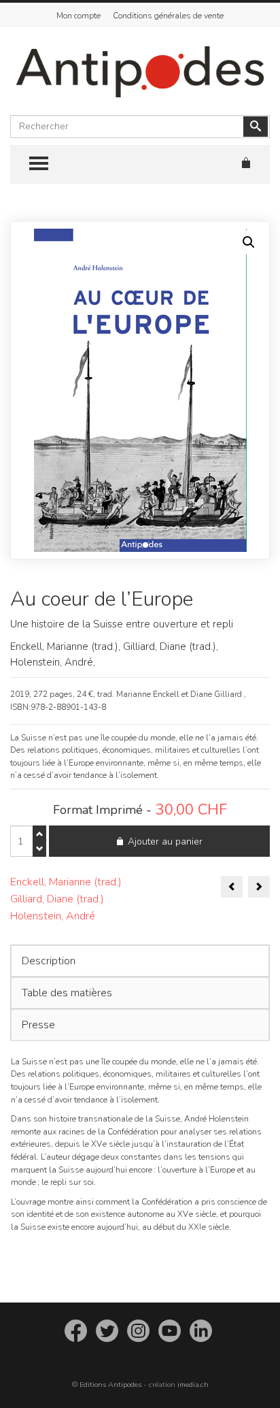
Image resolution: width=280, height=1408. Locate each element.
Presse (38, 1024)
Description (48, 960)
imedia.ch (193, 1384)
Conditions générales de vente (168, 15)
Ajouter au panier (165, 841)
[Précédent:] (232, 887)
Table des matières (67, 992)
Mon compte (78, 15)
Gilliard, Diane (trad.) (57, 898)
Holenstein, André (52, 915)
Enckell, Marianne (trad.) (66, 881)
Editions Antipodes (110, 1384)
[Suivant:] (259, 887)
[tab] (140, 961)
